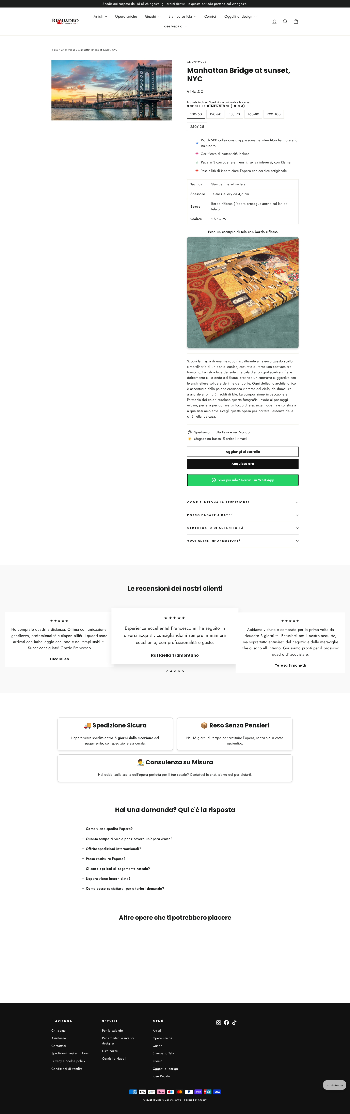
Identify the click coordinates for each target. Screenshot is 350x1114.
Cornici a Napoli (114, 1058)
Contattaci (58, 1045)
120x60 (215, 114)
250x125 (197, 126)
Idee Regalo (173, 26)
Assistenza (58, 1038)
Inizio (54, 50)
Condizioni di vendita (66, 1068)
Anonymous (197, 62)
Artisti (99, 16)
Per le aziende (112, 1030)
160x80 (253, 114)
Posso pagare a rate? (210, 515)
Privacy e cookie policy (68, 1061)
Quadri (151, 16)
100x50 (196, 114)
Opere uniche (126, 16)
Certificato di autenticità (215, 528)
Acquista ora (243, 463)
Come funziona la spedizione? (218, 502)
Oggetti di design (239, 16)
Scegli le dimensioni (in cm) (216, 106)
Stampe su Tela (181, 16)
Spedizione (216, 102)
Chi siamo (58, 1030)
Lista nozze (110, 1050)
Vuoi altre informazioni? (213, 541)
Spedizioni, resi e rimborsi (70, 1053)
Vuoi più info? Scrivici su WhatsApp (246, 480)
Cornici (210, 16)
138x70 (234, 114)
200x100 (274, 114)
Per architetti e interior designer (118, 1040)
